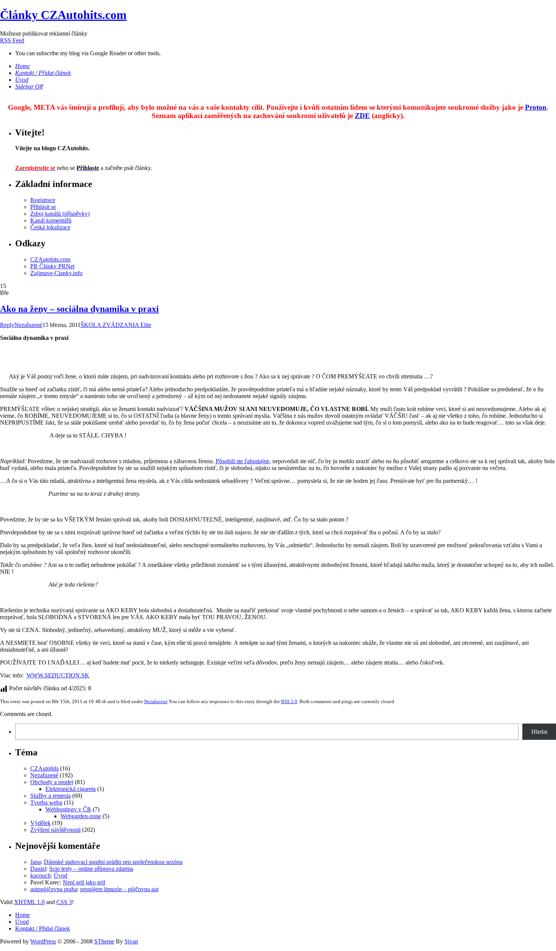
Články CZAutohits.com (63, 15)
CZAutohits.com (50, 259)
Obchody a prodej (51, 782)
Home (22, 915)
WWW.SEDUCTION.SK (57, 675)
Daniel (38, 868)
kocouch (40, 875)
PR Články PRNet (52, 266)
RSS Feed (12, 40)
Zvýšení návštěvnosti (55, 829)
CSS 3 (64, 902)
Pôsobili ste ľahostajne (242, 461)
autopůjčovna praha (53, 889)
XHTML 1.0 (29, 902)
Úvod (60, 875)
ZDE (362, 116)
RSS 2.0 (289, 701)
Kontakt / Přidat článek (42, 928)
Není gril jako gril (84, 882)
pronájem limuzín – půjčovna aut (119, 889)
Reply (7, 325)
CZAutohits (44, 768)
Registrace (42, 200)
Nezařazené (28, 325)
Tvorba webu (46, 802)
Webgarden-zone (81, 816)
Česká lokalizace (50, 227)
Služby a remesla (50, 795)
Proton (536, 107)
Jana (35, 862)
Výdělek (40, 823)
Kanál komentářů (50, 220)
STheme (104, 941)
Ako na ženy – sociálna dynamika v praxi (79, 309)
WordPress (43, 941)
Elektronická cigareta (70, 789)
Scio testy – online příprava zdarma (91, 868)
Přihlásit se (43, 207)
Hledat (539, 731)
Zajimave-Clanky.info (56, 273)
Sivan (131, 941)
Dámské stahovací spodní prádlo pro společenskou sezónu (113, 862)
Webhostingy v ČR (68, 809)
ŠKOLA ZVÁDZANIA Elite (116, 325)
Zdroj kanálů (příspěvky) (60, 213)
